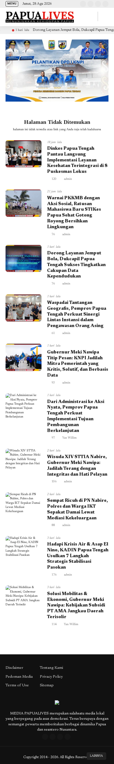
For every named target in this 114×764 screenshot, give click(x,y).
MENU (12, 4)
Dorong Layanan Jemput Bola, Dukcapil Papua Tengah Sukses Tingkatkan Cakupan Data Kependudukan (76, 265)
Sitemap (47, 685)
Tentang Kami (51, 668)
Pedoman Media (19, 677)
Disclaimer (14, 668)
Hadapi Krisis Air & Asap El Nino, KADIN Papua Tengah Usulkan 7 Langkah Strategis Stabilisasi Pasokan (77, 556)
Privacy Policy (51, 677)
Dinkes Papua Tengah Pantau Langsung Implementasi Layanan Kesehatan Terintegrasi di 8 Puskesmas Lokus (77, 160)
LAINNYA (96, 756)
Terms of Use (17, 685)
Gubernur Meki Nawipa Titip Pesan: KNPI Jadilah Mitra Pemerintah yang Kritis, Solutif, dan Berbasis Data (77, 364)
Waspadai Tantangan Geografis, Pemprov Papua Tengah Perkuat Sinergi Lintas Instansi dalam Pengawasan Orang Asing (76, 314)
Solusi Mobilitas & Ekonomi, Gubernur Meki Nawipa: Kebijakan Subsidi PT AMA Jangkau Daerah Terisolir (76, 605)
